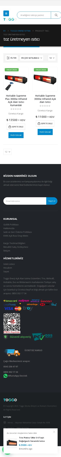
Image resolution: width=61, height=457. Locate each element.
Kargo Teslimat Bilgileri (14, 243)
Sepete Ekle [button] (17, 126)
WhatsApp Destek (17, 375)
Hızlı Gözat (16, 135)
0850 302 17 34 (19, 293)
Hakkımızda (8, 228)
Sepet (6, 271)
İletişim (6, 250)
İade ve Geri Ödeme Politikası (17, 232)
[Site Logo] (10, 19)
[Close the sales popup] (54, 432)
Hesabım (7, 267)
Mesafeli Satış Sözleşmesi (15, 247)
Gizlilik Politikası (11, 224)
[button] (6, 13)
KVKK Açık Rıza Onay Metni (15, 235)
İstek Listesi (9, 264)
